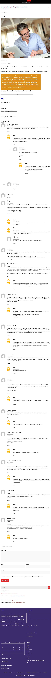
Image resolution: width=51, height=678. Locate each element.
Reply (8, 131)
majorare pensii (9, 621)
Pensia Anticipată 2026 (5, 63)
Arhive (27, 647)
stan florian (10, 249)
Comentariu (3, 550)
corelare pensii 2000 (9, 616)
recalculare (3, 626)
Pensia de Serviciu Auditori (6, 66)
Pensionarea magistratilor (12, 71)
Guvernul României (5, 668)
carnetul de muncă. (3, 615)
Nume (2, 564)
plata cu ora (7, 625)
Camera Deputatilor (30, 629)
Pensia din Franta (5, 102)
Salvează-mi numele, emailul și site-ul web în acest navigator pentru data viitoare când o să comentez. (22, 576)
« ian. (2, 654)
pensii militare (3, 625)
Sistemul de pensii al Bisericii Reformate (9, 94)
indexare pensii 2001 (5, 619)
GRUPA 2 (22, 616)
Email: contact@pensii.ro (26, 2)
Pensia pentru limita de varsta (32, 66)
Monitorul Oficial (4, 661)
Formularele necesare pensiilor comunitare (35, 660)
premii (10, 625)
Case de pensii (29, 649)
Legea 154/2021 (8, 598)
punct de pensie (19, 625)
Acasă (27, 645)
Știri (28, 620)
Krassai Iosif (10, 194)
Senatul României (30, 636)
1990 (11, 613)
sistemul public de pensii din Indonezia (9, 111)
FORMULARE (29, 654)
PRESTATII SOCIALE (14, 625)
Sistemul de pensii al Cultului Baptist (25, 94)
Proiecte (29, 618)
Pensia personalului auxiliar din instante (26, 71)
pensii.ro (22, 624)
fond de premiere (14, 616)
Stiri (27, 662)
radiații (23, 625)
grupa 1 (18, 616)
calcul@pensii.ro (28, 452)
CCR (6, 615)
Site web (2, 570)
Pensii (14, 135)
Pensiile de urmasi (43, 66)
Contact (28, 651)
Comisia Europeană (11, 615)
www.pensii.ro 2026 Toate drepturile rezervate (25, 675)
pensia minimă (6, 623)
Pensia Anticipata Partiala (17, 66)
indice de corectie (11, 619)
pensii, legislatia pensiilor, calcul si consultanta (14, 7)
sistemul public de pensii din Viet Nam (8, 116)
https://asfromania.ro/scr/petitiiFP (31, 170)
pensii (17, 624)
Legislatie (29, 614)
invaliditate (16, 619)
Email (27, 564)
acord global (14, 613)
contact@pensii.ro (29, 286)
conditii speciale (17, 615)
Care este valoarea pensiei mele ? (11, 593)
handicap (11, 617)
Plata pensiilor (4, 71)
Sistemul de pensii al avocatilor (41, 71)
